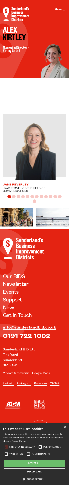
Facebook (40, 383)
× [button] (65, 427)
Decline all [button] (34, 471)
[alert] (34, 454)
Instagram (24, 383)
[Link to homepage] (16, 14)
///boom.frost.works (16, 373)
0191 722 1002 (26, 335)
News (9, 307)
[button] (34, 479)
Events (11, 291)
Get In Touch (17, 314)
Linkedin (8, 383)
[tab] (9, 196)
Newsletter (15, 283)
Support (12, 299)
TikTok (54, 383)
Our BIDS (14, 275)
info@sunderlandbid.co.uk (29, 327)
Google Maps (41, 373)
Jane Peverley (15, 184)
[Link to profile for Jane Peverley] (34, 148)
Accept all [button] (34, 463)
